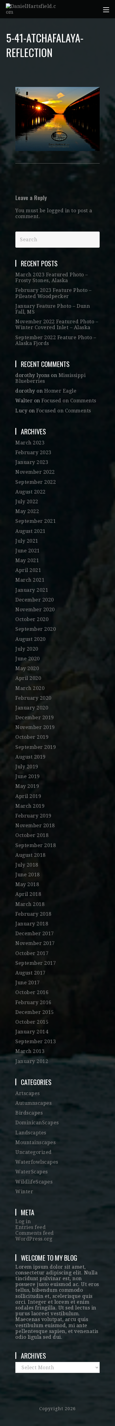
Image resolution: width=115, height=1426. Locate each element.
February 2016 (33, 1002)
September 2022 (35, 482)
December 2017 (34, 933)
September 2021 (35, 521)
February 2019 (33, 816)
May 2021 (27, 560)
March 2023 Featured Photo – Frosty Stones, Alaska (51, 277)
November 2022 (35, 472)
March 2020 (29, 688)
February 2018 (33, 914)
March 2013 (29, 1051)
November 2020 (35, 609)
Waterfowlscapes (36, 1162)
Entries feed (30, 1227)
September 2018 (35, 845)
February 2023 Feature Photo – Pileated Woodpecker (53, 293)
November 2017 (35, 943)
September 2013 (35, 1041)
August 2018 (30, 855)
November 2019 (35, 727)
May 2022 (27, 511)
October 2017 (31, 953)
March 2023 (29, 443)
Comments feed (34, 1233)
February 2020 (33, 698)
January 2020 (31, 708)
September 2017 (35, 963)
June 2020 (27, 659)
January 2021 (31, 590)
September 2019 (35, 747)
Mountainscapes (35, 1142)
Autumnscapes (33, 1103)
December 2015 (34, 1012)
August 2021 (30, 531)
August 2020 (30, 639)
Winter (24, 1191)
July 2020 (26, 649)
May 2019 (27, 786)
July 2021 (26, 541)
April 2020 (28, 678)
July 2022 (26, 502)
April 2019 (28, 796)
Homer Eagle (60, 391)
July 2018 (26, 865)
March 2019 (29, 806)
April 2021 (28, 570)
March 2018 (29, 904)
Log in (23, 1221)
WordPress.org (33, 1239)
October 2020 (31, 619)
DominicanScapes (37, 1123)
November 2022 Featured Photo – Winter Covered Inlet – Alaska (56, 324)
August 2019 (30, 757)
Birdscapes (29, 1113)
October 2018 (31, 835)
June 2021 (27, 551)
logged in (58, 211)
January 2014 (31, 1032)
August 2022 (30, 492)
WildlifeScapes (33, 1182)
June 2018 (27, 875)
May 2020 (27, 668)
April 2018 (28, 894)
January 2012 (31, 1061)
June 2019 (27, 776)
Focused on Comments (68, 401)
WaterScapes (31, 1172)
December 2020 (34, 600)
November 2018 (35, 825)
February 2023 (33, 452)
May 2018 (27, 884)
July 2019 (26, 767)
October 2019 (31, 737)
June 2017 (27, 983)
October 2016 (31, 992)
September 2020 (35, 629)
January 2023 (31, 462)
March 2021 (29, 580)
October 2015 (31, 1022)
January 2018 (31, 924)
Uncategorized (33, 1152)
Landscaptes (30, 1133)
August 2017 (30, 973)
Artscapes (27, 1093)
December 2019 (34, 717)
